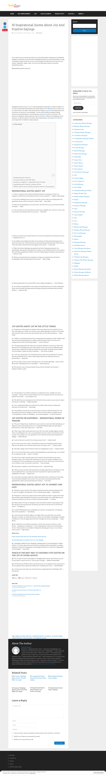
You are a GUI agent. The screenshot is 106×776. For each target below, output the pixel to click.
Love (75, 221)
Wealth (76, 266)
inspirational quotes (38, 636)
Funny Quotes (78, 169)
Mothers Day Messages (81, 227)
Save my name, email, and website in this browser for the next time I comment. (37, 733)
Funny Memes (78, 163)
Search (75, 22)
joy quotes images (57, 636)
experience (42, 114)
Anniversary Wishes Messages (83, 123)
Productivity (59, 14)
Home (12, 14)
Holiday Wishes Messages (82, 196)
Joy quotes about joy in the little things (24, 180)
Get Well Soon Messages (81, 172)
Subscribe (78, 108)
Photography (78, 236)
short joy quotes (28, 638)
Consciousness (78, 141)
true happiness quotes (39, 638)
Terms (11, 764)
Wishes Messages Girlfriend (82, 272)
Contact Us (13, 758)
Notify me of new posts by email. (23, 739)
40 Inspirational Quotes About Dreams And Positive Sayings (37, 689)
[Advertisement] (38, 46)
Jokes (75, 209)
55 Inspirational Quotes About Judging (55, 688)
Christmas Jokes (79, 129)
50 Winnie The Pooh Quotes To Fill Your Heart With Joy (26, 590)
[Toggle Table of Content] (52, 175)
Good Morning (78, 184)
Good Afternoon (79, 181)
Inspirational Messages (81, 202)
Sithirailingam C (26, 647)
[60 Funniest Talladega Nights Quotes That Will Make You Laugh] (20, 680)
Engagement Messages (81, 144)
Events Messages (79, 148)
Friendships (77, 157)
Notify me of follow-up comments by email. (27, 736)
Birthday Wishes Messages (82, 126)
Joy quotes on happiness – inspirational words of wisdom (29, 182)
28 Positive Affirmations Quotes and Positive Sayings (25, 594)
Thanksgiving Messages (81, 257)
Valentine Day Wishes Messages (83, 260)
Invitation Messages (80, 206)
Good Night (77, 187)
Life (35, 14)
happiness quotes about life (23, 636)
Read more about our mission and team (43, 664)
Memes (80, 14)
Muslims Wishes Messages (82, 230)
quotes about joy (17, 638)
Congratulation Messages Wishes (84, 138)
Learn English (78, 215)
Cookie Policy (32, 773)
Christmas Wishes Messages (82, 132)
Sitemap (12, 755)
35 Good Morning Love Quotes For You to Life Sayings (27, 540)
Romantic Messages (80, 242)
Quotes (70, 14)
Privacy (12, 761)
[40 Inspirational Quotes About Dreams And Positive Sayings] (38, 680)
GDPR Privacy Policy (16, 767)
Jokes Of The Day (79, 212)
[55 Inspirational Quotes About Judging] (56, 680)
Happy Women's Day (80, 193)
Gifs (75, 175)
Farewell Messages (79, 151)
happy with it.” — (48, 445)
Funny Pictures (78, 166)
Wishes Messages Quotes (81, 275)
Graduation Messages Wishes (82, 190)
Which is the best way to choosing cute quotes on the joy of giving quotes (34, 186)
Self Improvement (24, 14)
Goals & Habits (46, 14)
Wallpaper (77, 263)
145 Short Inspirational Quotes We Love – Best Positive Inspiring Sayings (31, 586)
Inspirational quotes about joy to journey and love (27, 184)
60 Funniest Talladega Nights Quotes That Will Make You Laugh (19, 689)
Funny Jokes (78, 160)
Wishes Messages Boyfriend (82, 269)
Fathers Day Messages (80, 154)
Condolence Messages (80, 135)
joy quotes (48, 110)
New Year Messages (80, 233)
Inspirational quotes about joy (22, 177)
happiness (53, 118)
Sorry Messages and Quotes (82, 248)
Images (76, 199)
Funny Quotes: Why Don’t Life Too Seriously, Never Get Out (29, 536)
